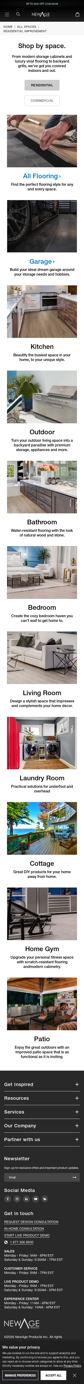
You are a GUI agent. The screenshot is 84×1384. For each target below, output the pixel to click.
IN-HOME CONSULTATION (24, 1228)
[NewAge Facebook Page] (7, 1198)
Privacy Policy (72, 1365)
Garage (40, 261)
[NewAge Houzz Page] (45, 1198)
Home (8, 26)
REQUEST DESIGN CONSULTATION (31, 1222)
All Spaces (26, 26)
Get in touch (18, 1213)
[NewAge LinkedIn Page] (26, 1198)
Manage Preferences (20, 1375)
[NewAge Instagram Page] (17, 1198)
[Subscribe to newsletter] (74, 1177)
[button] (42, 1084)
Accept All (53, 1375)
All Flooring (40, 176)
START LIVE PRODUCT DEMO (27, 1235)
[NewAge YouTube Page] (35, 1198)
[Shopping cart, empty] (77, 15)
